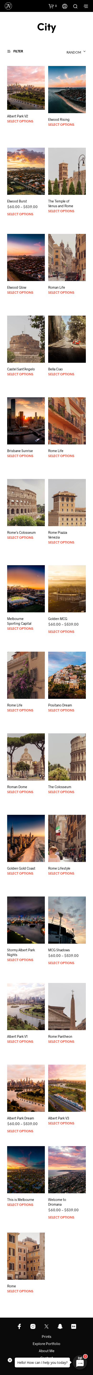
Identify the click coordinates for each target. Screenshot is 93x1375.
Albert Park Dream (20, 1118)
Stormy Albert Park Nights (21, 952)
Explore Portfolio (46, 1343)
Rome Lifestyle (59, 868)
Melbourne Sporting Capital (19, 621)
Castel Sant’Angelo (21, 369)
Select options (20, 121)
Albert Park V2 (17, 116)
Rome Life (55, 451)
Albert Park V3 (58, 1118)
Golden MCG (57, 619)
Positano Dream (60, 705)
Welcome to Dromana (57, 1202)
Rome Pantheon (60, 1036)
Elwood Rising (59, 119)
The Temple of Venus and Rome (60, 203)
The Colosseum (59, 787)
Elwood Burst (17, 201)
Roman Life (56, 287)
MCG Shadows (59, 950)
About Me (46, 1351)
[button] (53, 6)
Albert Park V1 (17, 1036)
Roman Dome (17, 787)
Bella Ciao (55, 369)
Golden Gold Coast (21, 868)
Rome (11, 1286)
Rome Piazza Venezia (57, 534)
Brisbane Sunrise (20, 451)
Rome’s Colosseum (21, 532)
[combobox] (60, 51)
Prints (46, 1336)
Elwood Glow (16, 287)
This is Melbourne (20, 1200)
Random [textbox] (74, 52)
